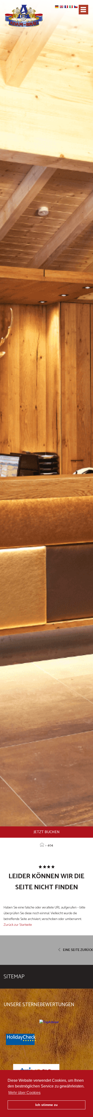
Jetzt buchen (47, 832)
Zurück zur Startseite (18, 925)
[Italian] (71, 8)
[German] (57, 8)
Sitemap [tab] (14, 976)
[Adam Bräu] (24, 17)
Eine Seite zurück (78, 950)
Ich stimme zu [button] (46, 1105)
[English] (62, 8)
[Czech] (76, 8)
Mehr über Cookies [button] (24, 1093)
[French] (66, 8)
